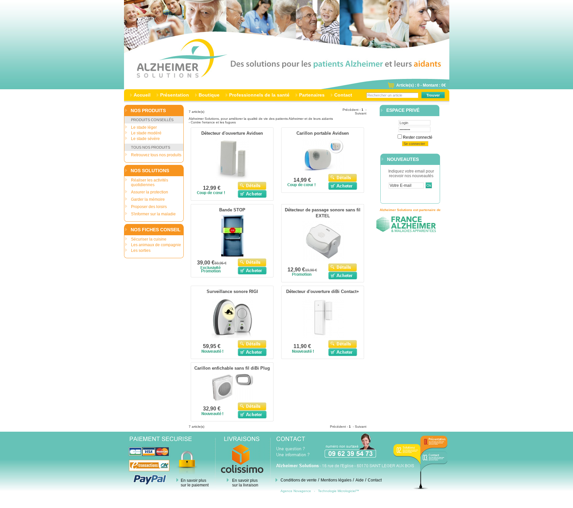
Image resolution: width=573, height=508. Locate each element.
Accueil (142, 95)
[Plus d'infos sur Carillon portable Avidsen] (323, 170)
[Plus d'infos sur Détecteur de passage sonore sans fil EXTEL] (323, 260)
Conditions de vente (299, 480)
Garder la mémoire (148, 199)
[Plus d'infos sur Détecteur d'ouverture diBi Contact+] (323, 336)
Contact (343, 95)
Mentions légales (336, 480)
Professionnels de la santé (259, 95)
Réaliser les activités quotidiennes (149, 182)
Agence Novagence (296, 491)
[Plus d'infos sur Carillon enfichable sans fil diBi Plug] (232, 399)
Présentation (174, 95)
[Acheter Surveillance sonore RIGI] (252, 352)
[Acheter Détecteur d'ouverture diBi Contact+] (342, 352)
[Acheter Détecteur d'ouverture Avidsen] (252, 193)
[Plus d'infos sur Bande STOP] (232, 255)
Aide (359, 480)
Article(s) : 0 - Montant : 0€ (421, 85)
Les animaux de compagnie (156, 245)
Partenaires (312, 95)
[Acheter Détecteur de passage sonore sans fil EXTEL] (342, 275)
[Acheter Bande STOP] (252, 270)
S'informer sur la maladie (153, 214)
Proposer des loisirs (149, 206)
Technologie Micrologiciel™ (338, 491)
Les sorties (141, 250)
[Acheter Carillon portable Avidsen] (342, 185)
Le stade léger (144, 127)
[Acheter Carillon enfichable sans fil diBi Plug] (252, 414)
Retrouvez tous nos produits (156, 155)
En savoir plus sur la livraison (245, 482)
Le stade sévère (145, 138)
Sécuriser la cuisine (148, 239)
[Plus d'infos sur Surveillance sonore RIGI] (232, 336)
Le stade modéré (146, 133)
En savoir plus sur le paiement (195, 482)
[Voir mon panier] (391, 87)
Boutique (209, 95)
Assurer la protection (149, 192)
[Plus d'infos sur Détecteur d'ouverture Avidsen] (232, 178)
